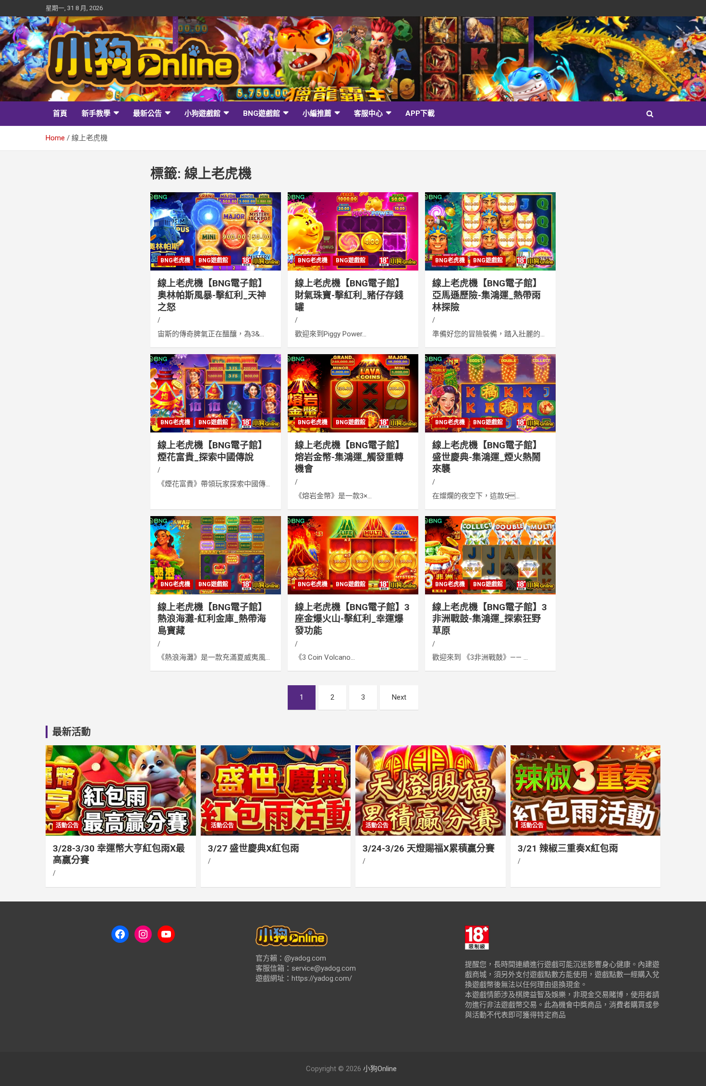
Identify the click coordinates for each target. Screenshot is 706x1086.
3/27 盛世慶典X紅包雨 (253, 848)
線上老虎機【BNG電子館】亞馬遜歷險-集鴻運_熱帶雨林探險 (487, 295)
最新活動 (71, 732)
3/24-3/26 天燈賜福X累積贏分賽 (429, 848)
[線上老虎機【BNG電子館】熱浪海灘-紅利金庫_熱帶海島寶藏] (215, 555)
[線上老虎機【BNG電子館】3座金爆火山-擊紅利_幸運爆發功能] (352, 555)
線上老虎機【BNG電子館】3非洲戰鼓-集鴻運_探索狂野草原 (489, 619)
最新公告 (147, 113)
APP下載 (420, 113)
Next (399, 697)
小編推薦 (317, 113)
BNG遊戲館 (261, 113)
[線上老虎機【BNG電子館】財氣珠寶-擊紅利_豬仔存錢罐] (352, 231)
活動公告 (67, 825)
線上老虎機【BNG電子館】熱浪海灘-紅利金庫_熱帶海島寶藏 (212, 619)
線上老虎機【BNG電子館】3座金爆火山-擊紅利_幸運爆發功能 (352, 619)
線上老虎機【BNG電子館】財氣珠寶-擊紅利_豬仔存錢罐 (349, 295)
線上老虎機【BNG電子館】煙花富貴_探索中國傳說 (212, 451)
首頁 (60, 113)
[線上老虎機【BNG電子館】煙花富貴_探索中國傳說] (215, 393)
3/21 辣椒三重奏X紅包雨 (568, 848)
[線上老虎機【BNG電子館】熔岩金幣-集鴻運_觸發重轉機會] (352, 393)
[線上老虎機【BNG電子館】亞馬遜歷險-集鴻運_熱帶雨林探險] (490, 231)
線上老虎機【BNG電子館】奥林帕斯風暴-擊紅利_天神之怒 (212, 295)
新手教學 (96, 113)
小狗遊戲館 (202, 113)
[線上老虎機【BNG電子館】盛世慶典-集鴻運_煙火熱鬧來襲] (490, 393)
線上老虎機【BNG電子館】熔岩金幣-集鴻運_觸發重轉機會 (349, 457)
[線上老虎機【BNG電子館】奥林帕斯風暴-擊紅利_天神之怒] (215, 231)
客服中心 (368, 113)
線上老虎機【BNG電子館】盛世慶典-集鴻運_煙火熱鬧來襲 (487, 457)
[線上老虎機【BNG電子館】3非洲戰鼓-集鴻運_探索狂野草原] (490, 555)
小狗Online (380, 1068)
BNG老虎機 (175, 260)
